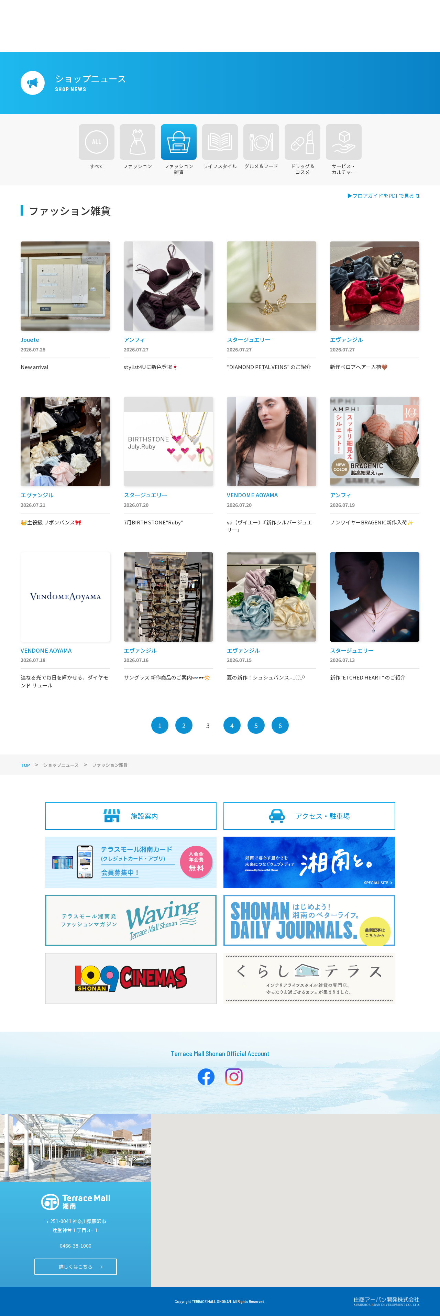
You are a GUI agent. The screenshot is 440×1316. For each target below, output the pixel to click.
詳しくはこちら (75, 1266)
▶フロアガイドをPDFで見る (380, 195)
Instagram (234, 1077)
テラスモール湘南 (75, 1202)
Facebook (206, 1077)
